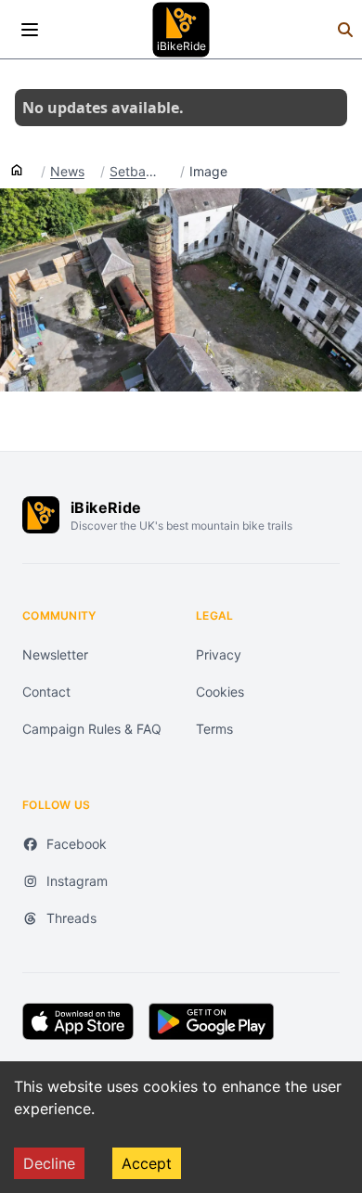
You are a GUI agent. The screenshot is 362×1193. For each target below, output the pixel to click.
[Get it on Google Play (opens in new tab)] (211, 1021)
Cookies (220, 691)
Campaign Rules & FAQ (92, 729)
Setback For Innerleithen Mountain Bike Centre (136, 171)
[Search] (345, 29)
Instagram (77, 881)
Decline (49, 1163)
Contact (46, 691)
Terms (214, 729)
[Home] (16, 168)
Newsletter (55, 654)
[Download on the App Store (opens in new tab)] (78, 1021)
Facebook (76, 844)
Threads (71, 918)
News (67, 171)
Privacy (218, 654)
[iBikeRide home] (41, 515)
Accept (147, 1163)
